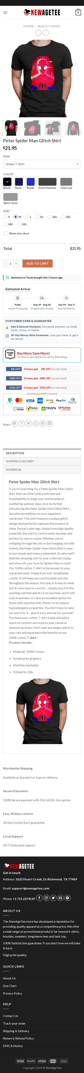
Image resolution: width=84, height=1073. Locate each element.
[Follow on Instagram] (46, 898)
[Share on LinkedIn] (49, 423)
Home (28, 26)
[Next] (74, 78)
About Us (9, 978)
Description (15, 453)
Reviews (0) (13, 469)
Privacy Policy (12, 993)
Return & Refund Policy (18, 1038)
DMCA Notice (13, 1046)
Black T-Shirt (49, 26)
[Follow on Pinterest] (67, 898)
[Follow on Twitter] (53, 898)
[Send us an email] (60, 898)
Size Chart (10, 986)
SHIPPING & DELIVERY (20, 461)
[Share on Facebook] (21, 423)
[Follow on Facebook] (39, 898)
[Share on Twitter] (28, 423)
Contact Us (10, 1016)
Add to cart (37, 263)
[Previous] (9, 78)
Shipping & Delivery (16, 1031)
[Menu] (5, 12)
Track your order (14, 1023)
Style (7, 156)
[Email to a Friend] (35, 423)
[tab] (42, 453)
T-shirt (31, 637)
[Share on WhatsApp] (14, 423)
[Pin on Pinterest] (42, 423)
